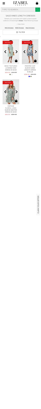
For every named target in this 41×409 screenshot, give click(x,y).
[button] (5, 51)
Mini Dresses (9, 28)
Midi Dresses (19, 28)
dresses (21, 20)
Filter (22, 32)
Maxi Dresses (30, 28)
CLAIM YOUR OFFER (38, 204)
